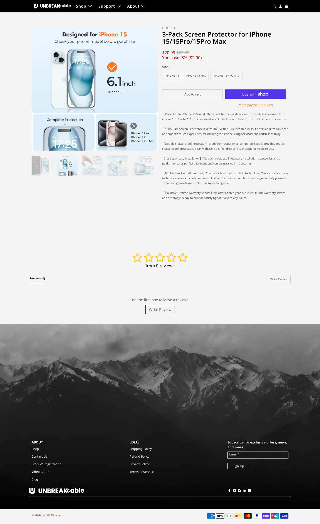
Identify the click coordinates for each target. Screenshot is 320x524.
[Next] (151, 88)
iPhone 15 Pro (195, 75)
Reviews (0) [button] (37, 278)
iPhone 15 (172, 75)
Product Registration (46, 464)
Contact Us (39, 456)
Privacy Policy (139, 464)
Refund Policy (139, 456)
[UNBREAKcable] (52, 6)
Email (234, 454)
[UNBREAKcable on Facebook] (229, 491)
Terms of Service (142, 472)
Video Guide (40, 472)
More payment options (256, 104)
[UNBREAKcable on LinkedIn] (244, 491)
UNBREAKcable (51, 515)
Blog (35, 479)
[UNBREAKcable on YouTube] (234, 491)
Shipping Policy (141, 449)
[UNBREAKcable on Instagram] (239, 491)
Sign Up (238, 466)
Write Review (160, 309)
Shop (81, 6)
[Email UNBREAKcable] (249, 491)
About (133, 6)
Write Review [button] (278, 279)
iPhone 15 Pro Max (226, 75)
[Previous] (38, 88)
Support (106, 6)
